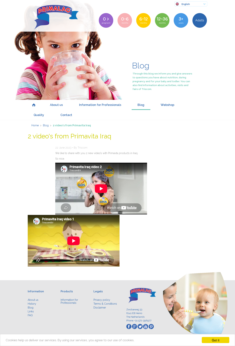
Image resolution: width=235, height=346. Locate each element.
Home (34, 105)
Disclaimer (99, 307)
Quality (39, 115)
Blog (141, 105)
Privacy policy (101, 299)
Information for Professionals (100, 105)
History (32, 303)
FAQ (30, 315)
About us (56, 105)
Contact (66, 115)
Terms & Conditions (105, 303)
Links (31, 311)
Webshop (167, 105)
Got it (215, 340)
